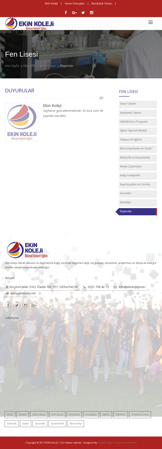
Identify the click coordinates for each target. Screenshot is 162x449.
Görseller (125, 193)
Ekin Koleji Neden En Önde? (136, 148)
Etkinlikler (125, 202)
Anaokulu (91, 414)
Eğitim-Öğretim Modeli (133, 130)
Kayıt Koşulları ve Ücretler (135, 184)
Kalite (25, 423)
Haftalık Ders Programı (133, 121)
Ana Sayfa (12, 66)
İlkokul (22, 414)
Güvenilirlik (57, 423)
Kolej (10, 414)
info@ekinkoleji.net (131, 287)
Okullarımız (30, 66)
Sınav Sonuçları (75, 3)
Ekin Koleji (51, 3)
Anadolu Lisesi (140, 414)
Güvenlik (40, 423)
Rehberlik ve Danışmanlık (135, 157)
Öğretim (121, 414)
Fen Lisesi (49, 66)
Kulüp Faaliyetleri (130, 175)
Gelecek (11, 423)
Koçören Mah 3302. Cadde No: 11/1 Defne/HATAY (44, 287)
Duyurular (126, 211)
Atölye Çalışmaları (131, 166)
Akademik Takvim (130, 113)
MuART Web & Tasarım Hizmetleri (117, 442)
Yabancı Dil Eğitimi (131, 139)
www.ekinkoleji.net (23, 293)
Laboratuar (39, 414)
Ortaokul (74, 414)
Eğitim (106, 414)
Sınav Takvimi (128, 103)
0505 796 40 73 (98, 287)
